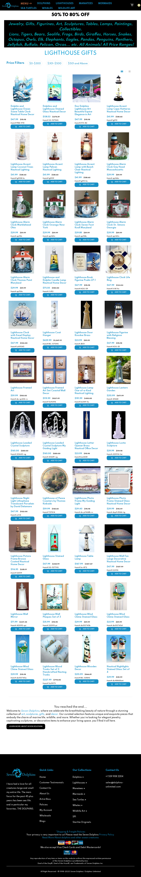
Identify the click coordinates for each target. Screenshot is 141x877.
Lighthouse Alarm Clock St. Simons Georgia (116, 225)
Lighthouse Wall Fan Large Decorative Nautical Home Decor (118, 559)
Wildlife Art (79, 811)
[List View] (130, 71)
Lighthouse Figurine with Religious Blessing (117, 335)
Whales (77, 805)
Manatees (78, 788)
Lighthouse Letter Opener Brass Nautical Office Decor (86, 446)
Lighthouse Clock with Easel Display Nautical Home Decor (22, 335)
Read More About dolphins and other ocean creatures (70, 838)
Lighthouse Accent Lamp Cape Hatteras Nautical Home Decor (118, 109)
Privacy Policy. (107, 835)
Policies (44, 805)
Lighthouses (79, 783)
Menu (25, 3)
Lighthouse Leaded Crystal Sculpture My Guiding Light (54, 446)
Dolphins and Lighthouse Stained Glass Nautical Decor (54, 109)
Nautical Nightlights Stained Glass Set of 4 (118, 669)
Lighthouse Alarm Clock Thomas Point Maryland (21, 280)
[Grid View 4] (123, 71)
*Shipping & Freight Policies (70, 832)
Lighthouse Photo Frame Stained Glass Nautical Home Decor (118, 501)
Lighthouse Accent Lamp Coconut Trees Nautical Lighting (22, 167)
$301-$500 (54, 63)
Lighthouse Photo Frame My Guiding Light (85, 501)
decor (54, 714)
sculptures (32, 714)
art (23, 714)
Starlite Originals (82, 822)
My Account (46, 810)
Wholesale (45, 816)
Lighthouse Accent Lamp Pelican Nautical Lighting (53, 167)
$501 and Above (78, 63)
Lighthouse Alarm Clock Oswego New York (54, 225)
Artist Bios (45, 799)
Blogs (42, 821)
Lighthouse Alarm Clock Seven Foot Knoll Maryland (84, 225)
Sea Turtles (78, 800)
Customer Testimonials (52, 783)
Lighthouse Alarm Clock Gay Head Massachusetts (116, 167)
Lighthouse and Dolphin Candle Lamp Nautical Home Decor (54, 280)
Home (43, 777)
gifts (41, 714)
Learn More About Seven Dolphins (26, 726)
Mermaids (78, 794)
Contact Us (45, 788)
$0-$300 (35, 63)
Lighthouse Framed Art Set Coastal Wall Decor (54, 391)
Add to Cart (24, 127)
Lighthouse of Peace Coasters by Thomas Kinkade (54, 501)
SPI (74, 817)
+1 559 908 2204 (114, 776)
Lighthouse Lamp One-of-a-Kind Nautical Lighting (84, 391)
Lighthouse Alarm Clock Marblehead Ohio (21, 225)
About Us (44, 794)
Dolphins (77, 777)
